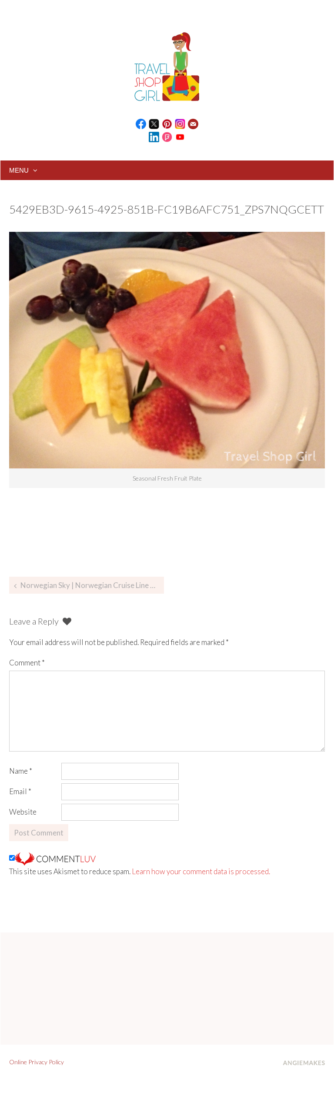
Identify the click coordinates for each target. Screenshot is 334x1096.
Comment (27, 662)
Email (20, 791)
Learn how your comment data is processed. (201, 871)
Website (23, 811)
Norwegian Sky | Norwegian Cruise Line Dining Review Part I (92, 585)
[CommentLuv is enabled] (55, 857)
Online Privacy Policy (36, 1062)
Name (20, 770)
